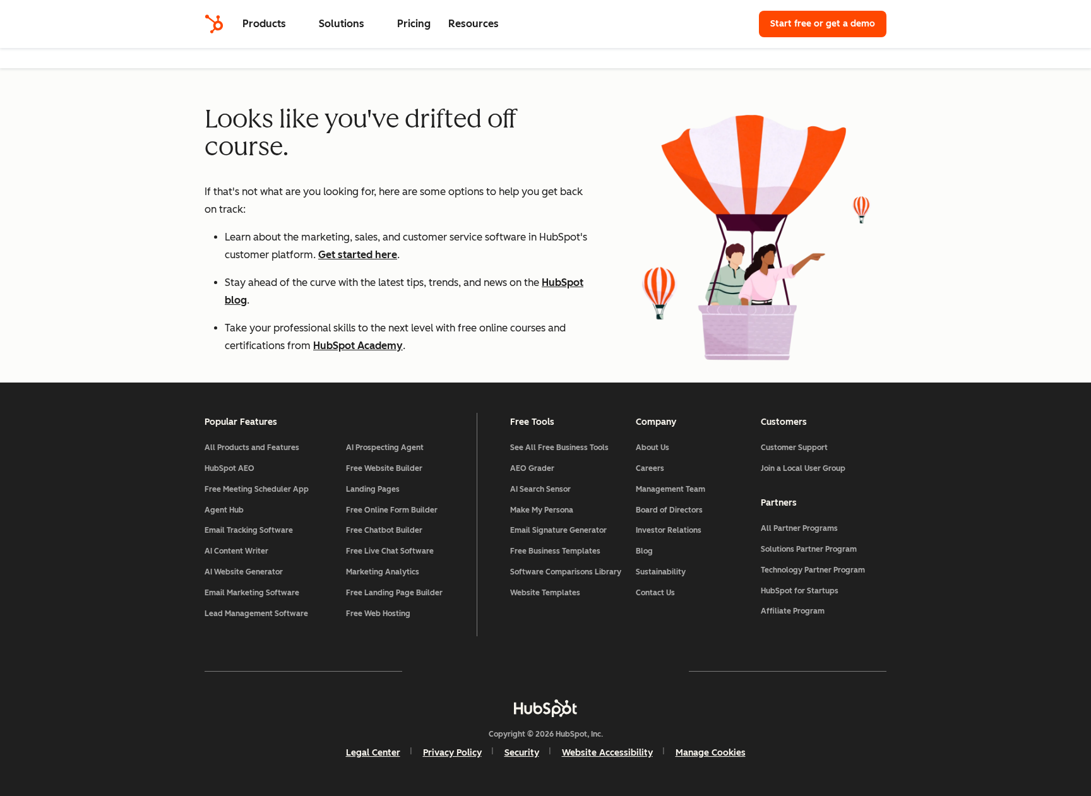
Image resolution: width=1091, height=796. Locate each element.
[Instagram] (472, 671)
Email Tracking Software (249, 530)
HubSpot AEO (229, 468)
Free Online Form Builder (392, 510)
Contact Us (655, 592)
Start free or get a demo (822, 23)
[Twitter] (545, 671)
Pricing (414, 24)
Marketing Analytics (382, 571)
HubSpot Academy (358, 346)
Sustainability (661, 571)
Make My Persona (541, 510)
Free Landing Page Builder (394, 592)
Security (521, 752)
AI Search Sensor (540, 489)
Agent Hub (224, 510)
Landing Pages (373, 489)
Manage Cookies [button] (711, 752)
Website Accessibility (607, 752)
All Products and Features (252, 447)
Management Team (670, 489)
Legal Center (373, 752)
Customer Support (794, 447)
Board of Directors (669, 510)
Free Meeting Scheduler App (257, 489)
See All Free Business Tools (559, 447)
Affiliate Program (793, 611)
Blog (644, 551)
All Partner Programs (799, 528)
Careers (650, 468)
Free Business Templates (555, 551)
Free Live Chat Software (390, 551)
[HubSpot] (214, 24)
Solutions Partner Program (809, 549)
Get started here (357, 255)
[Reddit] (619, 671)
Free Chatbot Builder (384, 530)
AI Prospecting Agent (385, 447)
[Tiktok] (655, 671)
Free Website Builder (384, 468)
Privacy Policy (452, 752)
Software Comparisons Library (565, 571)
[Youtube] (509, 671)
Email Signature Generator (558, 530)
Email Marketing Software (252, 592)
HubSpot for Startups (799, 590)
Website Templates (545, 592)
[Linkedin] (582, 671)
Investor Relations (668, 530)
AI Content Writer (236, 551)
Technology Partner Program (813, 570)
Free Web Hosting (378, 613)
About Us (652, 447)
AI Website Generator (244, 571)
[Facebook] (435, 671)
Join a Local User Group (803, 468)
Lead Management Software (256, 613)
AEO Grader (532, 468)
